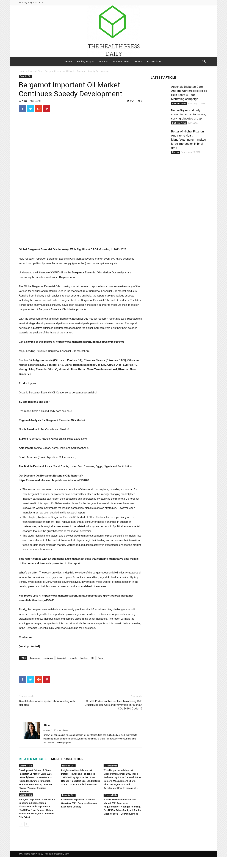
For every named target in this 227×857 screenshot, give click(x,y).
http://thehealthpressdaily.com (56, 730)
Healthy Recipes (85, 61)
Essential (61, 658)
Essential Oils (154, 61)
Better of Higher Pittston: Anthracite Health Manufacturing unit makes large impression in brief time (188, 139)
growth (73, 658)
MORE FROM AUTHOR (67, 759)
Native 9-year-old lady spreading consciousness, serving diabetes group (188, 114)
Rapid (100, 658)
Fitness (138, 61)
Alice (24, 100)
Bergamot (35, 658)
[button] (204, 61)
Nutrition (103, 61)
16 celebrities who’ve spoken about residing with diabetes (47, 703)
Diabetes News (121, 61)
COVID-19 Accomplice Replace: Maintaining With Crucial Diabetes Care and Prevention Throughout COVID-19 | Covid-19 (113, 705)
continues (48, 658)
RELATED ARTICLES (33, 759)
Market (84, 658)
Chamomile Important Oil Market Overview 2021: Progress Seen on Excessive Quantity (79, 803)
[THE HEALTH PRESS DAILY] (113, 31)
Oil (92, 658)
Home (68, 61)
